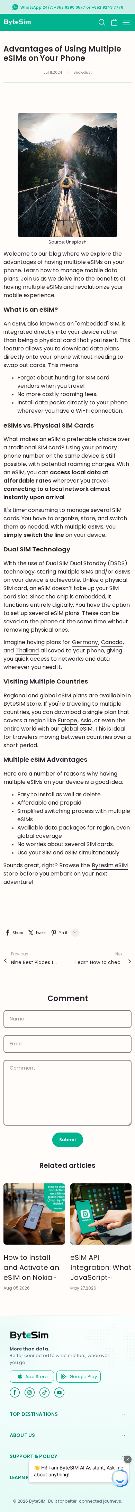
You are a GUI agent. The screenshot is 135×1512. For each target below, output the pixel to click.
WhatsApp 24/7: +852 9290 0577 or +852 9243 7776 (71, 7)
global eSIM (76, 729)
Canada (112, 642)
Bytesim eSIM (110, 865)
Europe (67, 720)
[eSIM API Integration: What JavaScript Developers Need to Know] (101, 1214)
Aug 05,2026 (16, 1288)
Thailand (27, 650)
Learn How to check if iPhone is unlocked (99, 962)
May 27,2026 (83, 1288)
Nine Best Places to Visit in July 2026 (35, 962)
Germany (85, 642)
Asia (85, 720)
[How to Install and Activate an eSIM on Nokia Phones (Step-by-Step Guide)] (34, 1214)
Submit (67, 1140)
